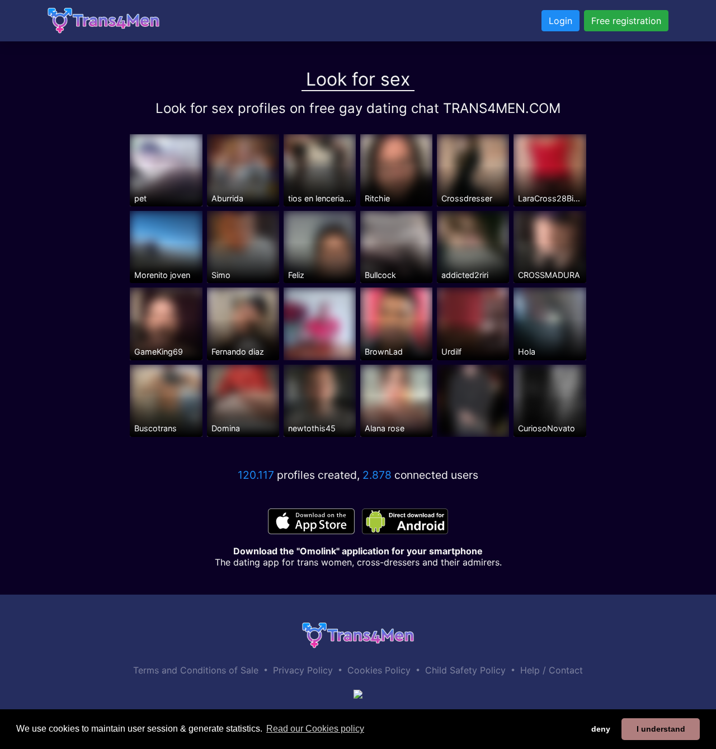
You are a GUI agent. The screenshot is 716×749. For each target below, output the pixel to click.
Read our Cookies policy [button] (315, 728)
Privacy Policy (303, 670)
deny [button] (600, 728)
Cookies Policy (379, 670)
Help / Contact (551, 670)
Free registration (626, 20)
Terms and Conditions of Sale (195, 670)
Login (560, 20)
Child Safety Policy (465, 670)
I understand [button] (661, 728)
